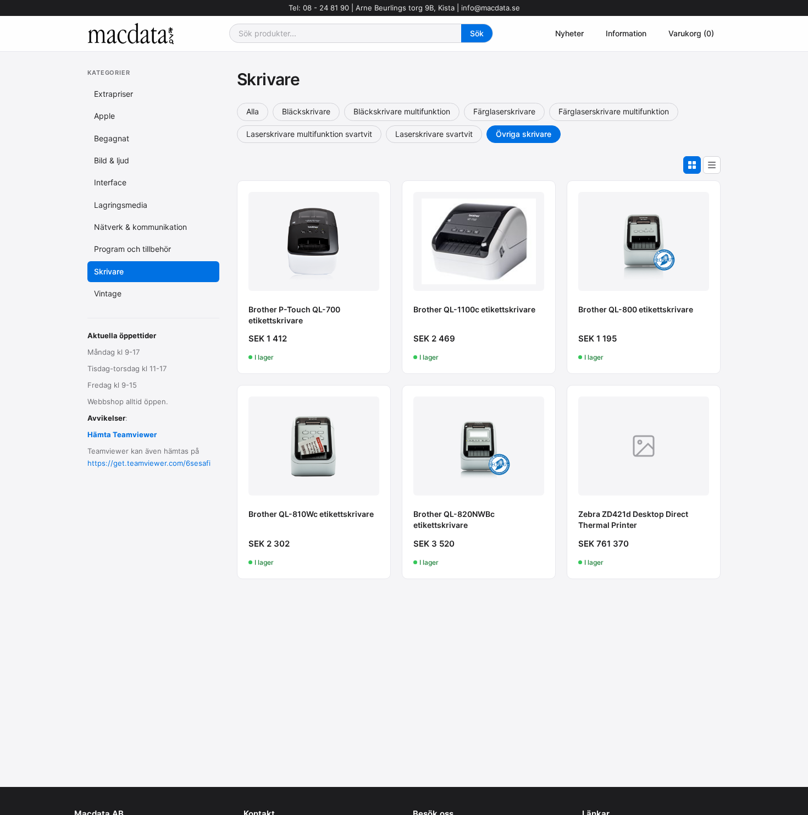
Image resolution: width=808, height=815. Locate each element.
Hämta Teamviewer (122, 434)
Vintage (107, 293)
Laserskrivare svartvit (434, 134)
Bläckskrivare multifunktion (401, 111)
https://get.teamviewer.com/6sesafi (149, 463)
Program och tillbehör (132, 249)
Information (626, 33)
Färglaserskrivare (504, 111)
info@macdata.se (490, 7)
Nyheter (569, 33)
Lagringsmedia (120, 205)
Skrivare (109, 271)
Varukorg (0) (691, 33)
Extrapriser (113, 93)
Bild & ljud (111, 160)
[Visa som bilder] (692, 165)
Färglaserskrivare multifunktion (613, 111)
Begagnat (111, 137)
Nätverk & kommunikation (140, 227)
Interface (110, 182)
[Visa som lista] (712, 165)
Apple (104, 115)
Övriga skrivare (523, 134)
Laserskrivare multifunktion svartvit (309, 134)
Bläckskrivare (306, 111)
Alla (252, 111)
